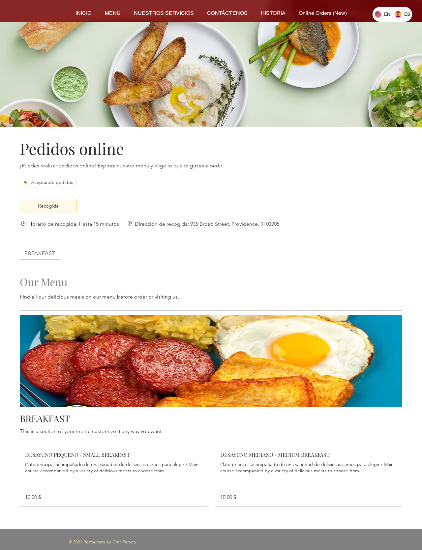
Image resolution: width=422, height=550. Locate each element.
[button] (48, 206)
